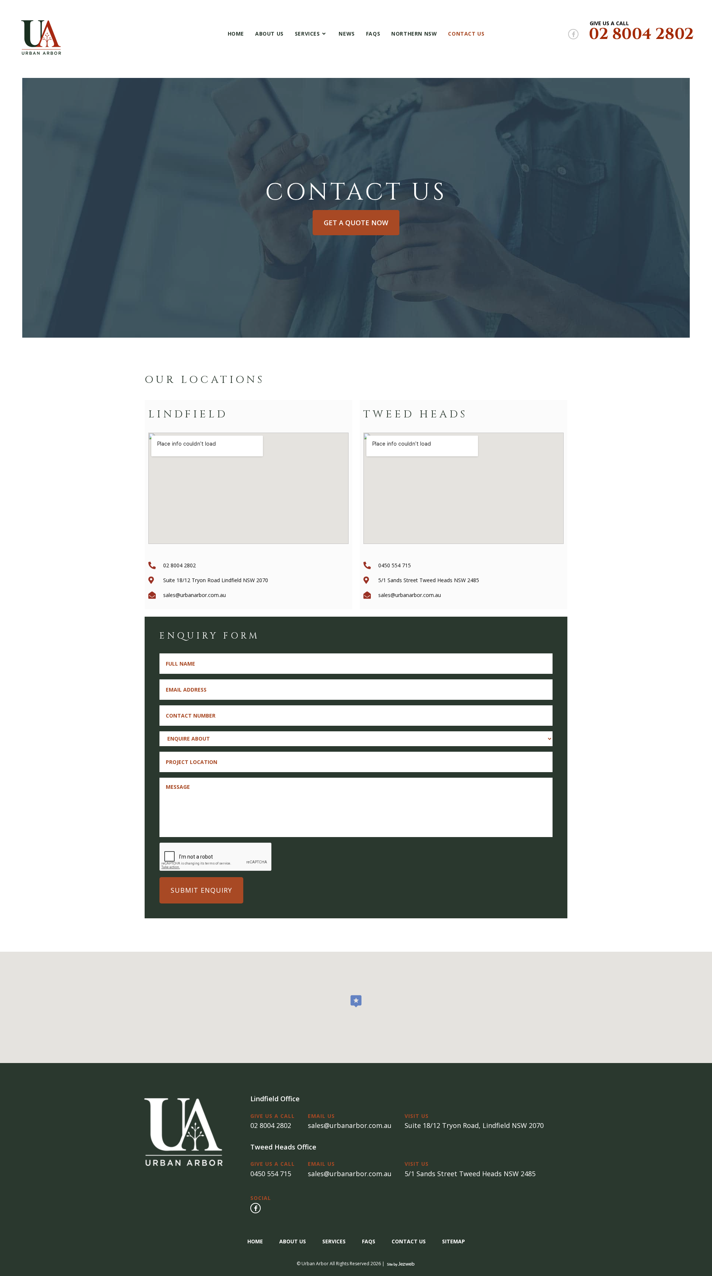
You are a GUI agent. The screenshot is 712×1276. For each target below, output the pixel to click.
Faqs (368, 1241)
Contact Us (409, 1241)
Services (334, 1241)
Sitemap (453, 1241)
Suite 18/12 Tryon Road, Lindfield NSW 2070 (474, 1125)
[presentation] (215, 857)
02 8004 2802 (270, 1125)
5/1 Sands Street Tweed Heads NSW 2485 (470, 1173)
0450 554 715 (270, 1173)
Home (255, 1241)
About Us (292, 1241)
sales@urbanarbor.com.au (350, 1125)
